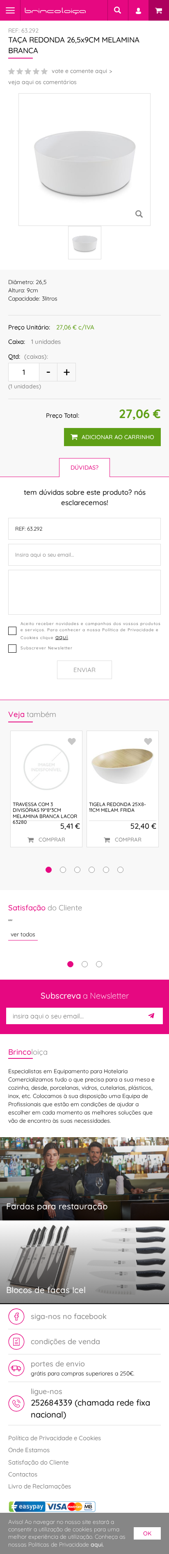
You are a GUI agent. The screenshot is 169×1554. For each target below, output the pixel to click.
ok (147, 1533)
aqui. (97, 1544)
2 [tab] (85, 964)
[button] (49, 870)
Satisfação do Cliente (38, 1462)
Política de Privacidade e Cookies (54, 1438)
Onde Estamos (29, 1450)
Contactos (22, 1474)
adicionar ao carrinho (118, 437)
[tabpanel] (84, 921)
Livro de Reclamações (39, 1486)
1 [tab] (70, 964)
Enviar (84, 670)
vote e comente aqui (79, 71)
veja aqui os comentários (42, 82)
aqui (61, 636)
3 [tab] (99, 964)
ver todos (23, 934)
